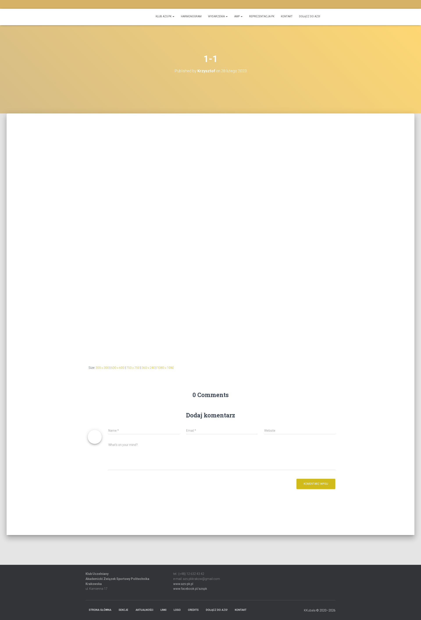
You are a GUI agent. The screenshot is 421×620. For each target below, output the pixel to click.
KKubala (310, 610)
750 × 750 (133, 367)
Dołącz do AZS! (309, 16)
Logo (177, 609)
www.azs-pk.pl (183, 584)
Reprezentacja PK (261, 16)
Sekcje (123, 609)
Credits (193, 609)
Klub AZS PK (164, 16)
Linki (163, 609)
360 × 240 (148, 367)
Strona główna (100, 609)
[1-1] (204, 240)
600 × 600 (117, 367)
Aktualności (144, 609)
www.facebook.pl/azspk (190, 588)
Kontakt (287, 16)
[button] (210, 555)
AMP (237, 16)
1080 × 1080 (165, 367)
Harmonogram (191, 16)
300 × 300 (102, 367)
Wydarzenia (216, 16)
